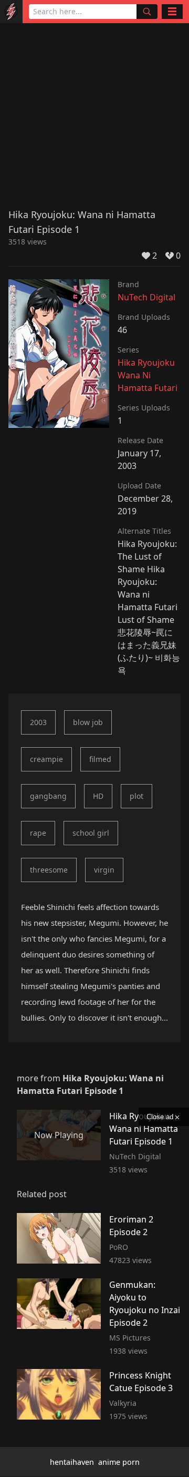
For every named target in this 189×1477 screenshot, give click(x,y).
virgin (104, 870)
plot (136, 796)
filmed (100, 759)
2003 (38, 722)
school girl (90, 833)
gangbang (48, 796)
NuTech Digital (146, 297)
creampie (46, 759)
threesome (49, 870)
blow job (88, 722)
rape (38, 833)
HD (98, 796)
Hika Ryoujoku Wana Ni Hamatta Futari (147, 375)
